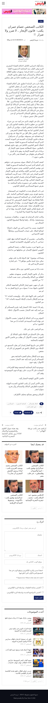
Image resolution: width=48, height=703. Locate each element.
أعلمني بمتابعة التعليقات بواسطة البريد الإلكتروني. (24, 588)
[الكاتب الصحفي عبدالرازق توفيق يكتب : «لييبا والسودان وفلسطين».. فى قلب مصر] (34, 456)
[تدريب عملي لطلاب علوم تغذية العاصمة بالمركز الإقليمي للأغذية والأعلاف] (38, 674)
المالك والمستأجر (33, 403)
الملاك (40, 406)
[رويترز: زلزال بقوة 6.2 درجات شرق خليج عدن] (38, 621)
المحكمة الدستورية (21, 403)
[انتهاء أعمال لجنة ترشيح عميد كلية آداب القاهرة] (38, 653)
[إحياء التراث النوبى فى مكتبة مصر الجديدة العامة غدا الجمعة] (38, 631)
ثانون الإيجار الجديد (31, 406)
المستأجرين (10, 403)
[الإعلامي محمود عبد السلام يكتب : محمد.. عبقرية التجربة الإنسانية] (34, 486)
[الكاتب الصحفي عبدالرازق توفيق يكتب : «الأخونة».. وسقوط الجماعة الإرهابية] (13, 486)
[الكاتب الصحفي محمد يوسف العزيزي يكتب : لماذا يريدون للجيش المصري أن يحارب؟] (13, 456)
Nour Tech (27, 698)
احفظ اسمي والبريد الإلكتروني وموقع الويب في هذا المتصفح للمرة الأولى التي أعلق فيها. (26, 571)
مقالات (41, 21)
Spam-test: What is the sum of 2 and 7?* (30, 578)
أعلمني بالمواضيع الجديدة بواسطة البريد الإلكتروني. (24, 592)
